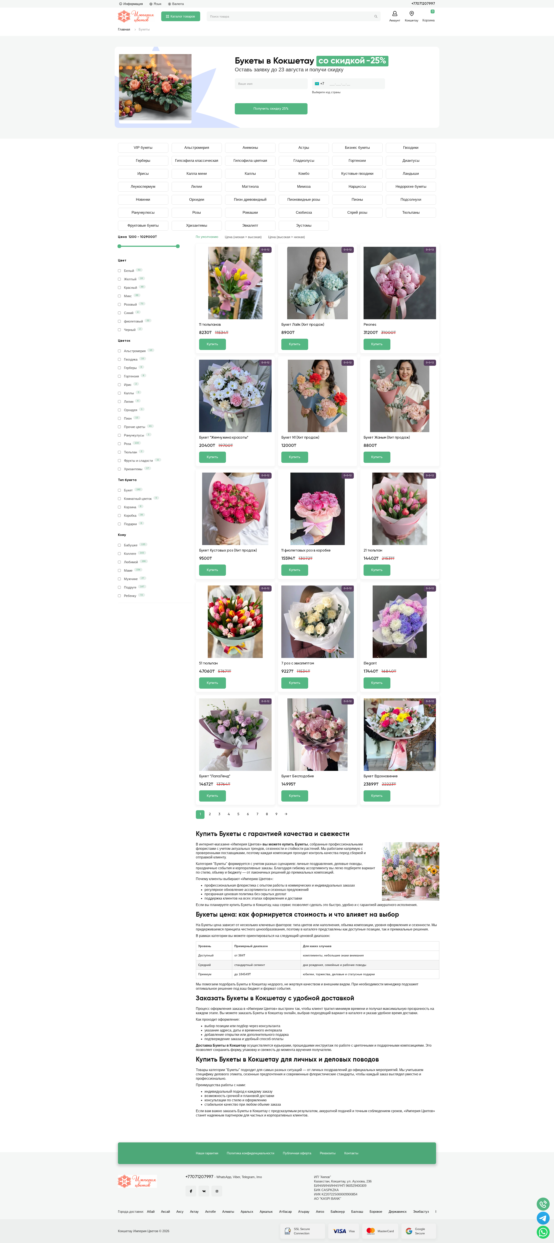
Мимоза (304, 186)
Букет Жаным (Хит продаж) (387, 437)
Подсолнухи (411, 199)
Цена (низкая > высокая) (243, 237)
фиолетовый (136, 321)
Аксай (165, 1211)
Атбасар (285, 1211)
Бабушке (134, 545)
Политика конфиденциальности (250, 1153)
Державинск (398, 1211)
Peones (370, 325)
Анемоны (250, 148)
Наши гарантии (207, 1153)
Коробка (133, 515)
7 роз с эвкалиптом (297, 663)
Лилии (196, 186)
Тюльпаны (411, 212)
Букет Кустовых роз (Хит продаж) (228, 550)
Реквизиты (328, 1153)
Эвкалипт (250, 225)
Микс (131, 296)
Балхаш (357, 1211)
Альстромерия (196, 148)
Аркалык (266, 1211)
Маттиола (250, 186)
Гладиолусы (303, 161)
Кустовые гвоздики (357, 174)
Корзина (132, 507)
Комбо (303, 174)
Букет (132, 490)
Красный (133, 287)
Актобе (210, 1211)
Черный (132, 330)
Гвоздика (134, 359)
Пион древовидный (250, 199)
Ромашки (250, 212)
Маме (132, 570)
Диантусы (411, 161)
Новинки (143, 199)
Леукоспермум (143, 186)
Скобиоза (304, 212)
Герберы (143, 161)
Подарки (133, 524)
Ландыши (411, 174)
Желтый (133, 279)
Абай (151, 1211)
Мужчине (134, 579)
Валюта (178, 4)
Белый (132, 271)
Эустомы (303, 225)
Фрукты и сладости (141, 460)
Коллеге (134, 553)
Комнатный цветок (140, 498)
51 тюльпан (208, 663)
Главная (124, 29)
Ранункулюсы (143, 212)
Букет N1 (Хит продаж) (300, 437)
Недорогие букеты (411, 186)
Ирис (130, 385)
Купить (212, 344)
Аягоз (320, 1211)
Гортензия (134, 376)
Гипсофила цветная (250, 161)
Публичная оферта (297, 1153)
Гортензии (357, 161)
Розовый (133, 304)
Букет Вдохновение (381, 776)
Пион (131, 418)
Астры (303, 148)
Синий (131, 313)
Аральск (247, 1211)
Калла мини (197, 174)
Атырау (303, 1211)
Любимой (135, 562)
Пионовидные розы (303, 199)
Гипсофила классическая (196, 161)
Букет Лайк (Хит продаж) (302, 325)
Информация (133, 4)
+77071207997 (423, 4)
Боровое (376, 1211)
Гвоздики (411, 148)
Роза (131, 444)
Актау (194, 1211)
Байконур (338, 1211)
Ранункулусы (136, 435)
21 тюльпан (373, 550)
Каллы (250, 174)
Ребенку (133, 596)
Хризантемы (196, 225)
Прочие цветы (138, 427)
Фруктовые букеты (143, 225)
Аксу (180, 1211)
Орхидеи (196, 199)
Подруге (134, 587)
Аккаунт (394, 20)
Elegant (370, 663)
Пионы (357, 199)
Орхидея (133, 410)
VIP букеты (143, 148)
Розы (196, 212)
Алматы (228, 1211)
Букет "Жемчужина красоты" (223, 437)
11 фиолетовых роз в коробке (306, 550)
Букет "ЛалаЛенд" (214, 776)
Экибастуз (421, 1211)
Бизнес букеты (357, 148)
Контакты (351, 1153)
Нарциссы (357, 186)
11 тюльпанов (210, 325)
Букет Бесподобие (297, 776)
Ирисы (143, 174)
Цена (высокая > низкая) (286, 237)
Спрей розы (357, 212)
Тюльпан (133, 452)
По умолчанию (207, 237)
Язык (157, 4)
